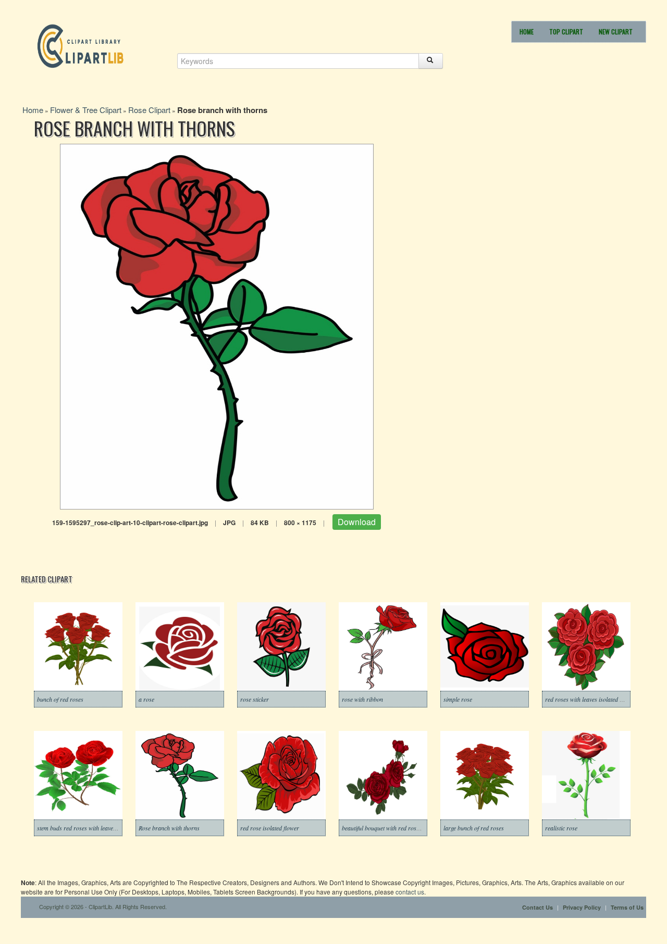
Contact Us (537, 907)
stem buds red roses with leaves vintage (85, 828)
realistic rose (561, 828)
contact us (410, 891)
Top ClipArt (566, 31)
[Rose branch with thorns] (217, 325)
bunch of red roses (60, 699)
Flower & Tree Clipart (85, 109)
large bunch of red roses (473, 828)
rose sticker (254, 699)
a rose (146, 699)
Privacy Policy (582, 907)
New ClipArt (616, 31)
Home (527, 31)
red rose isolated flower (269, 828)
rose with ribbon (362, 699)
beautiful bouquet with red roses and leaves (395, 828)
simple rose (457, 699)
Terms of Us (627, 907)
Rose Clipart (149, 109)
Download (357, 522)
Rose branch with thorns (169, 828)
